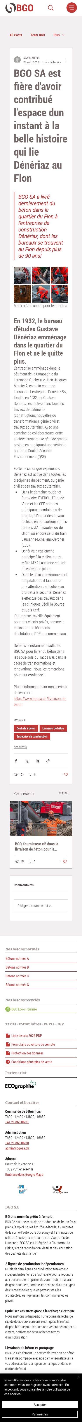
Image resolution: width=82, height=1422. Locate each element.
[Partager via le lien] (48, 761)
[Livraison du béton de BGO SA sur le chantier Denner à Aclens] (41, 818)
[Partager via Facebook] (16, 761)
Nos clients (20, 747)
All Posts (16, 35)
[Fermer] (76, 1379)
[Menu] (71, 7)
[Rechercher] (50, 8)
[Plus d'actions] (65, 60)
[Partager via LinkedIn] (37, 761)
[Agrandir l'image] (22, 275)
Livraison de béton (53, 728)
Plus (57, 35)
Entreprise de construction (32, 736)
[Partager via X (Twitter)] (26, 761)
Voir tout (63, 793)
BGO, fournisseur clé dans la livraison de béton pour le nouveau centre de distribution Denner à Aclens (39, 846)
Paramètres (40, 1414)
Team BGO (38, 35)
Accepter (40, 1404)
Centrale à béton (26, 728)
